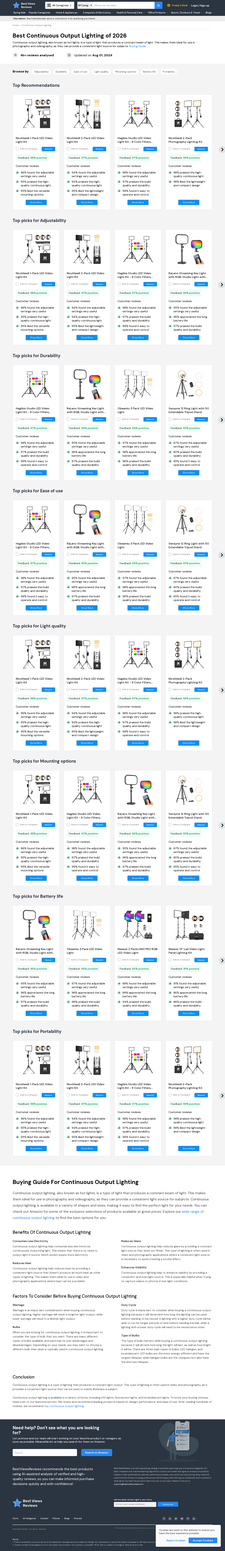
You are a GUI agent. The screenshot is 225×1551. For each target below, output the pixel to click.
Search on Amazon (96, 1452)
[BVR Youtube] (182, 1514)
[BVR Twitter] (176, 1514)
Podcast (78, 1518)
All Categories (29, 1518)
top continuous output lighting (64, 1406)
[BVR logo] (24, 5)
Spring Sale (19, 12)
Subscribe (168, 1504)
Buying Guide (137, 46)
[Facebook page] (164, 1514)
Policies (56, 1518)
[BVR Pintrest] (187, 1514)
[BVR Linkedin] (193, 1514)
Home (16, 25)
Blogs (67, 1518)
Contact (44, 1518)
